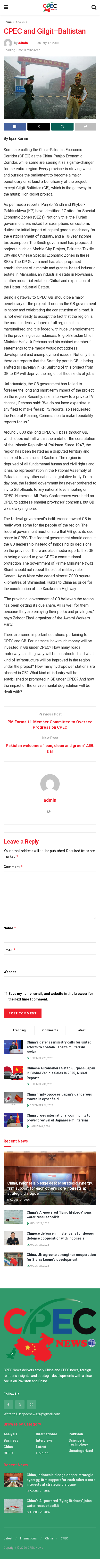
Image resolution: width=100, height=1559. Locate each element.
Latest (41, 1447)
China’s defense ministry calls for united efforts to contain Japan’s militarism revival (59, 1047)
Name (10, 928)
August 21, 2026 (19, 1199)
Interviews (44, 1440)
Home (8, 22)
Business (11, 1440)
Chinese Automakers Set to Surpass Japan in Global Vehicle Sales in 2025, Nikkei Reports (61, 1073)
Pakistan (76, 1434)
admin (23, 43)
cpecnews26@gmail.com (41, 1414)
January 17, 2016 (47, 43)
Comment (13, 866)
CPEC (8, 1453)
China (8, 1447)
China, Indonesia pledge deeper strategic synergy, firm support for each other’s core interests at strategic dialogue (49, 1188)
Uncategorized (81, 1451)
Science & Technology (78, 1442)
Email (10, 950)
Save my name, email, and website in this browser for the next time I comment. (50, 996)
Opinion (42, 1453)
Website (10, 972)
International (46, 1434)
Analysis (21, 22)
